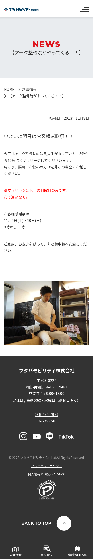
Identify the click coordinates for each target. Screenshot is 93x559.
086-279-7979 (46, 414)
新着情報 (29, 89)
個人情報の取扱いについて (46, 474)
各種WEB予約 (77, 555)
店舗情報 (15, 555)
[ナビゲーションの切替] (84, 7)
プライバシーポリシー (46, 465)
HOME (9, 89)
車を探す (47, 555)
